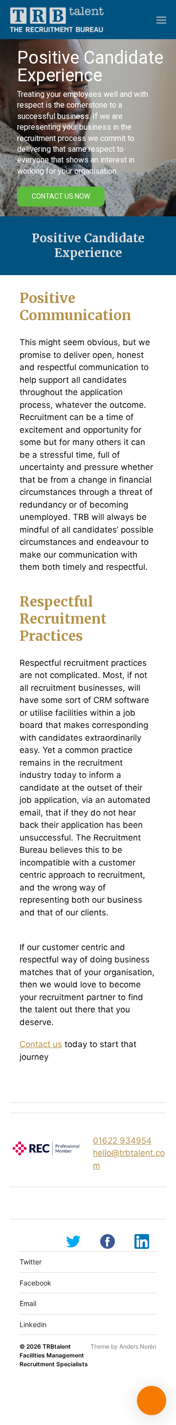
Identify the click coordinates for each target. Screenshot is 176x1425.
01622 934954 (122, 1140)
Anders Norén (137, 1346)
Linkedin (33, 1324)
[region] (88, 127)
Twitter (31, 1262)
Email (28, 1303)
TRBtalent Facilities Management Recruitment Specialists (54, 1355)
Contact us (41, 1044)
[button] (162, 19)
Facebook (35, 1283)
